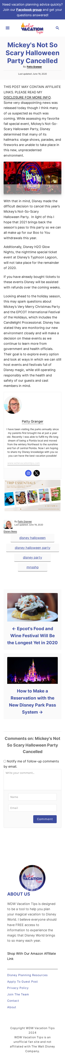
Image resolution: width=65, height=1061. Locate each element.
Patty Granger (34, 66)
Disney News (10, 531)
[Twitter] (36, 473)
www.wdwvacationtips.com (23, 463)
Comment (45, 819)
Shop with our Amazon (25, 953)
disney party (32, 557)
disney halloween (32, 538)
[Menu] (7, 28)
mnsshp (33, 567)
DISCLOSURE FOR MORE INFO (27, 97)
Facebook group (29, 10)
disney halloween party (32, 548)
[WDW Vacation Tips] (32, 28)
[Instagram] (28, 473)
